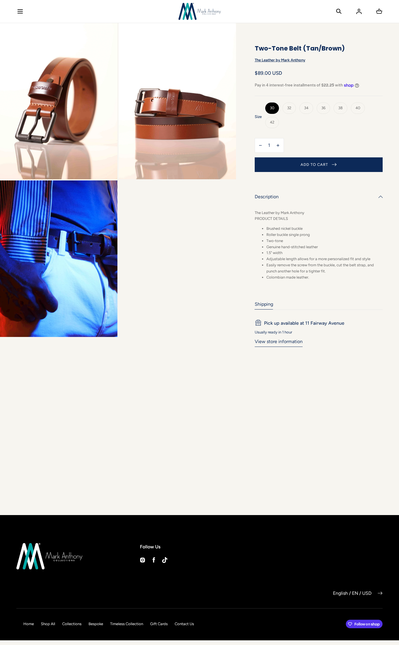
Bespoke (96, 624)
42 (272, 122)
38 (340, 108)
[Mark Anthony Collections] (199, 11)
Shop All (48, 624)
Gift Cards (159, 624)
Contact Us (184, 624)
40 (357, 108)
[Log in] (358, 11)
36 (323, 108)
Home (28, 624)
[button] (20, 11)
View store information (279, 341)
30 (272, 108)
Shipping (264, 304)
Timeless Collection (126, 624)
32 (289, 108)
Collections (71, 624)
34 (306, 108)
